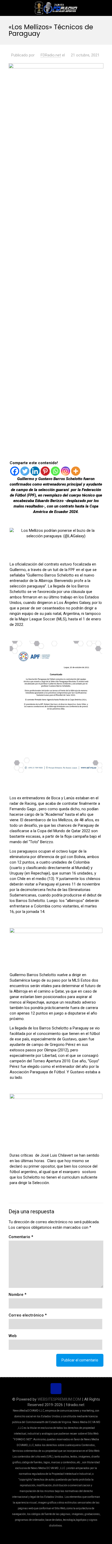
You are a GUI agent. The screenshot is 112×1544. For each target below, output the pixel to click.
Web (13, 1335)
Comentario (21, 1236)
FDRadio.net (51, 55)
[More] (75, 471)
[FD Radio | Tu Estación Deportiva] (56, 7)
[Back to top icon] (56, 1388)
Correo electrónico (28, 1315)
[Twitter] (24, 471)
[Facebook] (14, 471)
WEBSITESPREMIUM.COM (59, 1399)
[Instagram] (65, 471)
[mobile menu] (105, 7)
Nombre (17, 1294)
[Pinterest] (45, 471)
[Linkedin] (35, 471)
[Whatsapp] (55, 471)
